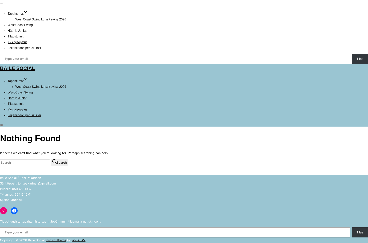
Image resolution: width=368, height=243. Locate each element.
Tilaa (359, 59)
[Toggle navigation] (1, 3)
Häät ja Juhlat (17, 30)
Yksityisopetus (17, 42)
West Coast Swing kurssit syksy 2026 (40, 19)
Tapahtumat (16, 13)
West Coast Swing (20, 25)
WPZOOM (78, 240)
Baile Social (17, 68)
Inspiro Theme (56, 240)
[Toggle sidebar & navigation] (1, 125)
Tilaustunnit (15, 36)
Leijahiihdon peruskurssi (24, 48)
